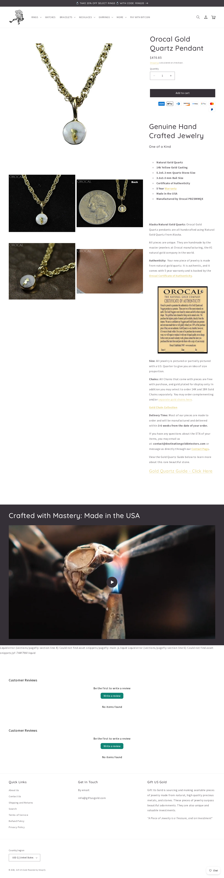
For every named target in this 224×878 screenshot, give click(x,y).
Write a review (112, 695)
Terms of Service (18, 814)
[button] (36, 17)
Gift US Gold (22, 870)
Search (13, 808)
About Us (14, 790)
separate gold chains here (175, 399)
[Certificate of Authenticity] (182, 353)
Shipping (154, 62)
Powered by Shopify (37, 870)
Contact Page (200, 449)
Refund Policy (16, 821)
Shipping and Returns (21, 802)
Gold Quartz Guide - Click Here (181, 471)
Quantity (154, 68)
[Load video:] (112, 582)
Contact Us (15, 796)
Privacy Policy (17, 827)
